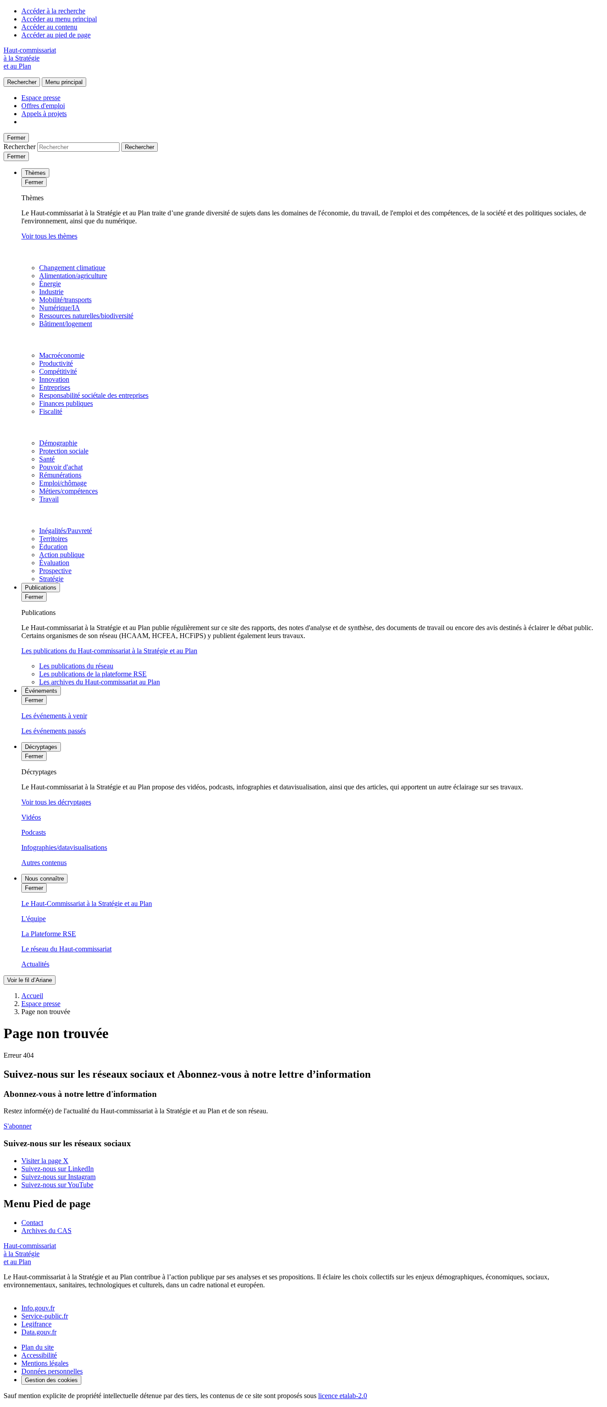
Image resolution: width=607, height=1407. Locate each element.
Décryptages (41, 747)
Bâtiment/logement (65, 323)
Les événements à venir (54, 716)
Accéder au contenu (49, 27)
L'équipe (33, 918)
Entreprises (54, 387)
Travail (49, 499)
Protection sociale (63, 451)
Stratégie (51, 578)
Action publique (61, 554)
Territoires (53, 538)
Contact (32, 1222)
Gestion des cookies (51, 1380)
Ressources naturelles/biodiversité (86, 315)
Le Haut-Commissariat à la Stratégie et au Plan (86, 903)
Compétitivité (58, 371)
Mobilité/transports (65, 299)
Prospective (55, 570)
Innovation (54, 379)
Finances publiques (66, 403)
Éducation (53, 546)
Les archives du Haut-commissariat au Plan (99, 682)
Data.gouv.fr (38, 1332)
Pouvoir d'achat (61, 467)
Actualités (35, 964)
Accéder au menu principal (59, 19)
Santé (47, 459)
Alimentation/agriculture (73, 275)
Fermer (16, 137)
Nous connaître (44, 878)
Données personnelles (52, 1371)
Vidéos (31, 817)
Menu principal (64, 82)
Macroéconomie (61, 355)
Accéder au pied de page (56, 35)
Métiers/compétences (68, 491)
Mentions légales (44, 1363)
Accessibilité (39, 1355)
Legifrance (36, 1324)
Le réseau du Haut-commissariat (66, 949)
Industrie (51, 291)
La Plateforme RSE (48, 934)
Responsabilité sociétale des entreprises (93, 395)
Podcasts (33, 832)
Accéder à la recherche (53, 11)
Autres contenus (44, 862)
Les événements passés (53, 731)
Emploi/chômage (63, 483)
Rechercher (21, 82)
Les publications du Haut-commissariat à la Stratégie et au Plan (109, 651)
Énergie (50, 283)
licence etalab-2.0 (342, 1395)
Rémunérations (60, 475)
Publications (40, 587)
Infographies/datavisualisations (64, 847)
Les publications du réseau (76, 666)
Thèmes (35, 173)
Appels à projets (44, 113)
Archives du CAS (46, 1230)
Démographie (58, 443)
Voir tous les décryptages (56, 802)
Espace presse (40, 97)
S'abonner (18, 1126)
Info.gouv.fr (38, 1308)
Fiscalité (50, 411)
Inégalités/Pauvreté (65, 530)
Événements (41, 690)
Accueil (32, 995)
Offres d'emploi (43, 105)
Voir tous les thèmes (49, 236)
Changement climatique (72, 267)
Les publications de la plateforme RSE (93, 674)
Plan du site (37, 1347)
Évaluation (54, 562)
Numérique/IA (59, 307)
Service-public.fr (44, 1316)
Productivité (56, 363)
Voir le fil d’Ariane (29, 980)
